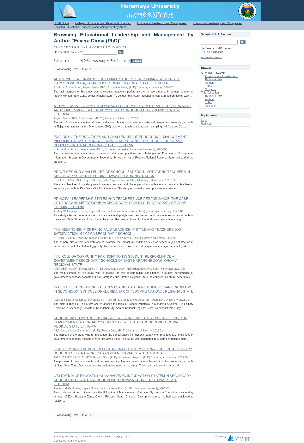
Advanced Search (211, 57)
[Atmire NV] (238, 438)
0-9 (55, 47)
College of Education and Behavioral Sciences (103, 23)
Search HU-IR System (218, 48)
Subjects (210, 89)
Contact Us (60, 440)
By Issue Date (213, 79)
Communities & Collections (221, 76)
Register (206, 123)
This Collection (214, 51)
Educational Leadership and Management (162, 23)
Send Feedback (77, 440)
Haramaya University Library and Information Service (83, 436)
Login (247, 5)
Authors (209, 82)
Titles (208, 86)
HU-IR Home (61, 23)
